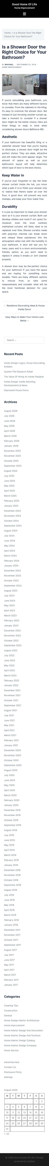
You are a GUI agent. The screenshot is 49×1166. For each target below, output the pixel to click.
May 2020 (9, 785)
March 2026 (10, 436)
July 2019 (9, 835)
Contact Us (10, 1067)
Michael (9, 64)
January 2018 (11, 924)
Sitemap (8, 1077)
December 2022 (12, 630)
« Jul (6, 1133)
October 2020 (11, 760)
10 (7, 1112)
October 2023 (11, 580)
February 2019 (11, 860)
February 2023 (11, 620)
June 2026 (9, 421)
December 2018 (12, 870)
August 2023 (10, 590)
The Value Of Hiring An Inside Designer (24, 376)
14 (30, 1112)
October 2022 (11, 640)
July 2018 (9, 895)
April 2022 (9, 670)
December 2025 (12, 450)
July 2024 (9, 535)
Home (7, 32)
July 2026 (9, 416)
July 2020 (9, 775)
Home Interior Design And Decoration (23, 1030)
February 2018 (11, 920)
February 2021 (11, 740)
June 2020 (9, 780)
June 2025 (9, 480)
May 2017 (9, 964)
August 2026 (10, 411)
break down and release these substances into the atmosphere (24, 237)
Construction (10, 1010)
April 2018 (9, 910)
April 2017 (9, 969)
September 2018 (12, 885)
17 (7, 1117)
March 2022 (10, 675)
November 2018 (12, 875)
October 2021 (11, 700)
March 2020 (10, 795)
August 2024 (10, 530)
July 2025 (9, 475)
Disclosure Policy (13, 1072)
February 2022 (11, 680)
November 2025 (12, 455)
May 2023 (9, 605)
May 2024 (9, 545)
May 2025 (9, 485)
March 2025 (10, 495)
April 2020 (9, 790)
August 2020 (10, 770)
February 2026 (11, 441)
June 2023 (9, 600)
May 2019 (9, 845)
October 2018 (11, 880)
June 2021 (9, 720)
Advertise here (11, 1062)
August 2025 (10, 470)
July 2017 (9, 955)
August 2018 (10, 890)
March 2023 (10, 615)
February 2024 (11, 560)
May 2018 (9, 905)
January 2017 (11, 984)
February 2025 (11, 500)
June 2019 (9, 840)
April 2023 (9, 610)
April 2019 (9, 850)
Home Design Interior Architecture (21, 1020)
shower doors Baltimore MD (29, 129)
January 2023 (11, 625)
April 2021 (9, 730)
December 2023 (12, 570)
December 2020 (12, 750)
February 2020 (11, 800)
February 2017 (11, 979)
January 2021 (11, 745)
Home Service (11, 1050)
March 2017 (10, 974)
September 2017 (12, 945)
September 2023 (13, 585)
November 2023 (12, 575)
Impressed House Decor (16, 390)
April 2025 (9, 490)
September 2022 (13, 645)
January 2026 (11, 445)
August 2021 (10, 710)
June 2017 (9, 960)
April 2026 (9, 431)
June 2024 (9, 540)
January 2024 (11, 565)
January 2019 (11, 865)
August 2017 (10, 950)
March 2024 (10, 555)
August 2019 (10, 830)
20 (24, 1117)
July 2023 (9, 595)
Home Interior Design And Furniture (22, 1035)
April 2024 (9, 550)
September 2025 (13, 465)
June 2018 (9, 900)
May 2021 (9, 725)
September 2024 (13, 525)
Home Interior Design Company (20, 1045)
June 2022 (9, 660)
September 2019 (12, 825)
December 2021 (12, 690)
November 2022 (12, 635)
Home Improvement (12, 67)
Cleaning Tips (11, 1005)
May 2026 (9, 426)
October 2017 (11, 940)
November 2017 (12, 935)
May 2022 (9, 665)
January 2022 (11, 685)
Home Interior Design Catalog (19, 1040)
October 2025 (11, 460)
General (8, 1015)
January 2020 (11, 805)
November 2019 (12, 815)
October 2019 (11, 820)
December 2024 (12, 510)
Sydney (31, 1161)
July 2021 (9, 715)
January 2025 (11, 505)
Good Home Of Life (24, 4)
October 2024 (11, 520)
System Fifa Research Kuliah (18, 371)
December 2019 (12, 810)
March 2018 (10, 915)
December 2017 (12, 929)
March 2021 (10, 735)
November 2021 (12, 695)
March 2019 (10, 855)
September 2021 (12, 705)
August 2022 (10, 650)
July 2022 (9, 655)
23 (42, 1117)
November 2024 (12, 515)
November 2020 (12, 755)
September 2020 (13, 765)
